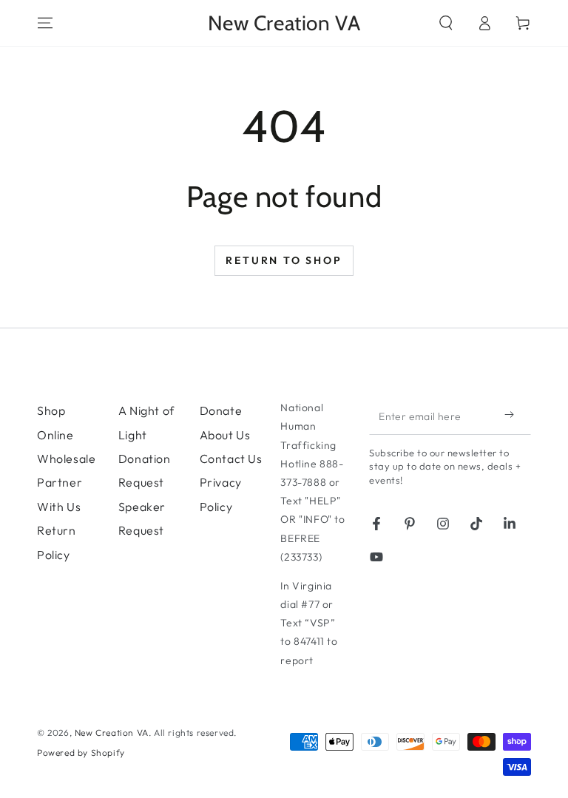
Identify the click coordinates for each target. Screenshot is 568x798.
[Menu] (45, 23)
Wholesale (66, 458)
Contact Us (231, 458)
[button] (446, 23)
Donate (221, 410)
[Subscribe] (512, 414)
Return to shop (284, 260)
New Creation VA (112, 732)
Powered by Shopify (81, 752)
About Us (225, 434)
